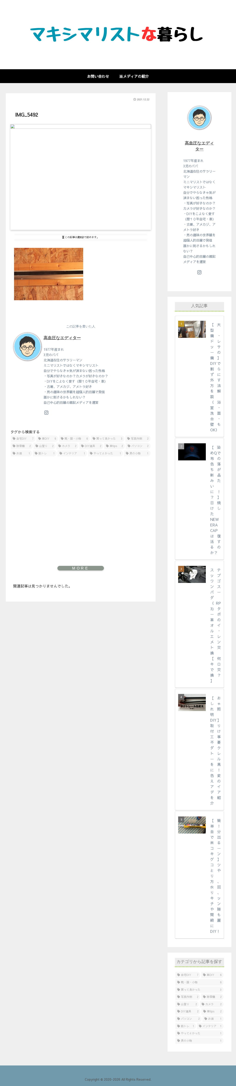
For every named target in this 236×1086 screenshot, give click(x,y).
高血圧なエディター (62, 338)
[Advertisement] (80, 499)
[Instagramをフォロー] (46, 412)
